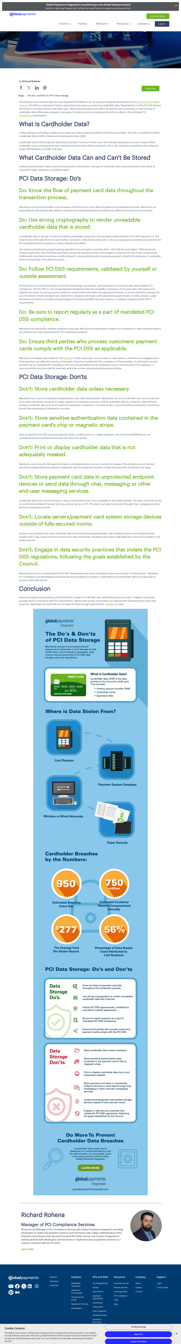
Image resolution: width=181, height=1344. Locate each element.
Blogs (21, 95)
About (138, 1283)
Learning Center (120, 1291)
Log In (161, 24)
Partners (82, 24)
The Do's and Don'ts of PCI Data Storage (48, 95)
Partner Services (121, 1287)
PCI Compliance (120, 1295)
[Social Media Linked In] (30, 1286)
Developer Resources (97, 1320)
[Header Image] (22, 14)
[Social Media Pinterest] (10, 1292)
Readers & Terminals (79, 1304)
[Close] (176, 1333)
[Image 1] (23, 1278)
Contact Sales (157, 16)
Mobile (95, 1287)
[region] (90, 1334)
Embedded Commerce (75, 1284)
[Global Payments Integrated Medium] (17, 1292)
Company (142, 24)
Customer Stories (121, 1283)
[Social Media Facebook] (17, 1286)
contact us (111, 604)
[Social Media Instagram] (36, 1286)
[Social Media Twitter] (23, 1286)
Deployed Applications (98, 1297)
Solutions (64, 24)
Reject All (138, 1334)
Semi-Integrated (99, 1311)
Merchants (102, 24)
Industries (54, 1285)
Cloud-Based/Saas (100, 1283)
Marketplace (76, 1308)
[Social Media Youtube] (10, 1286)
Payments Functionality (76, 1291)
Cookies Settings (138, 1327)
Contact (138, 1291)
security (68, 358)
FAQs (116, 1300)
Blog (116, 1304)
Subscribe (150, 88)
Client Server (98, 1291)
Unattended (98, 1306)
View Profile (27, 1249)
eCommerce (98, 1302)
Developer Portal (100, 1315)
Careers (138, 1287)
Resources (122, 24)
